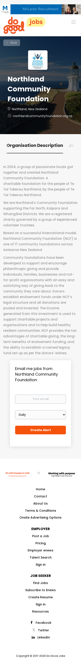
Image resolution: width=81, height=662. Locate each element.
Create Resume (40, 597)
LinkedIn (43, 637)
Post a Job (40, 536)
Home (40, 489)
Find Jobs (40, 583)
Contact (40, 496)
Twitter (43, 630)
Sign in (41, 564)
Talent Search (41, 557)
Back (13, 42)
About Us (40, 503)
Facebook (43, 623)
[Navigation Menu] (73, 22)
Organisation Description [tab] (34, 145)
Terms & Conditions (40, 510)
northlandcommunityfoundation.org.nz (42, 116)
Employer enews (40, 550)
